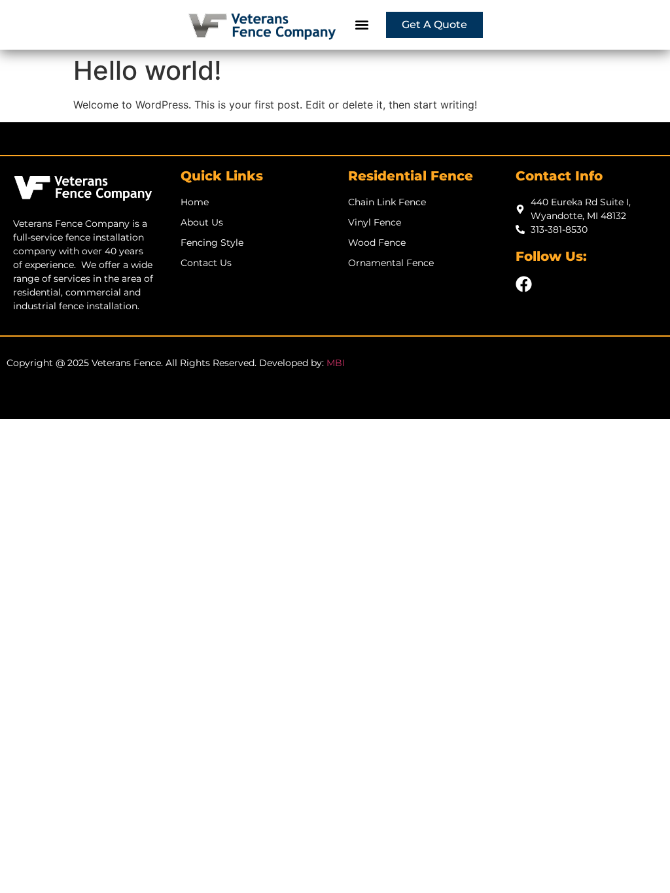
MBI (335, 363)
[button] (362, 25)
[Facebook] (524, 284)
